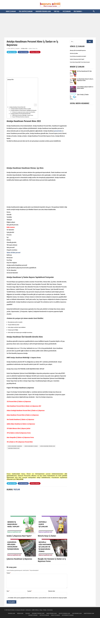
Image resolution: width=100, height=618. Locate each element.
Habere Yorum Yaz (33, 48)
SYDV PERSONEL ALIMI (77, 613)
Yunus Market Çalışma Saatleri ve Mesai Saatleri (85, 87)
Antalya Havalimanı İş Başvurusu (15, 446)
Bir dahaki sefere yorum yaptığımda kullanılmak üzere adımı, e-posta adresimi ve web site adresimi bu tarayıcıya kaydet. (37, 598)
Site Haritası (50, 610)
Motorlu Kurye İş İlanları (47, 535)
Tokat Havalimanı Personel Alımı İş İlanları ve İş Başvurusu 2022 (24, 406)
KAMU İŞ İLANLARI (11, 11)
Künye (41, 610)
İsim (8, 591)
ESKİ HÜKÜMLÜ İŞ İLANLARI (68, 615)
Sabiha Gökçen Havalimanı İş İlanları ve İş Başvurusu (21, 424)
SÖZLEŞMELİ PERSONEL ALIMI (38, 613)
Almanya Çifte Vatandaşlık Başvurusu (78, 50)
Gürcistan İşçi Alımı (74, 53)
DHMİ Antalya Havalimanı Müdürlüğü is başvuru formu (23, 115)
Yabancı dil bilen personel (13, 252)
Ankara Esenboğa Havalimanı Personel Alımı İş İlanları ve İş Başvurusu (25, 410)
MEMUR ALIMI (20, 613)
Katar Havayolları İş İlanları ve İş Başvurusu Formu (20, 437)
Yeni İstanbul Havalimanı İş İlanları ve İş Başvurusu (20, 419)
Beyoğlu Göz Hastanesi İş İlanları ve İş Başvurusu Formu (52, 559)
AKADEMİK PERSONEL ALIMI (43, 11)
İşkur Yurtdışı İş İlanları (83, 94)
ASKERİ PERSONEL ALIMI (89, 613)
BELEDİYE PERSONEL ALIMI (64, 613)
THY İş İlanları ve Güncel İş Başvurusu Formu (19, 433)
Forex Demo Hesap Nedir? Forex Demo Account (80, 62)
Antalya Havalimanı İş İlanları (31, 446)
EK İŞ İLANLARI (67, 11)
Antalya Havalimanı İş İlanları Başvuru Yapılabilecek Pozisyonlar (23, 110)
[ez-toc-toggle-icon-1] (34, 105)
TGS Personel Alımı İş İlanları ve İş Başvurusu (19, 401)
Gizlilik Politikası (35, 610)
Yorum (9, 573)
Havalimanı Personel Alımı (13, 448)
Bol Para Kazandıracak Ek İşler (84, 71)
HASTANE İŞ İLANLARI (32, 615)
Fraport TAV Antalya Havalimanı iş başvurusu (21, 116)
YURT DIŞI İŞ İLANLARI (44, 615)
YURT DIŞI (56, 11)
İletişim (44, 610)
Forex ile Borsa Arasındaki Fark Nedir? (78, 56)
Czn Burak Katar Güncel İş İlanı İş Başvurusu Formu (85, 79)
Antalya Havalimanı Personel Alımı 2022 (17, 107)
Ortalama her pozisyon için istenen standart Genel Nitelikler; (24, 112)
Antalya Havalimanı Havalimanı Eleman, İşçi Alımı (21, 108)
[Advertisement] (50, 25)
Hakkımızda (28, 610)
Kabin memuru (11, 227)
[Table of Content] (35, 105)
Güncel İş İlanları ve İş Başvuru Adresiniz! (16, 610)
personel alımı (58, 131)
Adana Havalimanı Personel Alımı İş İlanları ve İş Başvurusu (23, 415)
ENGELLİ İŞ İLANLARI (55, 615)
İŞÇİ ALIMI (27, 613)
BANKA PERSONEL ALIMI (51, 613)
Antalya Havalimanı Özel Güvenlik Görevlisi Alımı (20, 113)
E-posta (29, 591)
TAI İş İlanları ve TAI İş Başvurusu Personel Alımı (20, 442)
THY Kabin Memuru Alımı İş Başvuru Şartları (18, 428)
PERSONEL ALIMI (11, 613)
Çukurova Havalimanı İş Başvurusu (19, 558)
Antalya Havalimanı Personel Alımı (47, 446)
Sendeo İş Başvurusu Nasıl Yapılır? (19, 535)
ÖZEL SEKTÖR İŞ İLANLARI (25, 11)
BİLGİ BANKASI (78, 11)
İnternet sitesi (51, 591)
